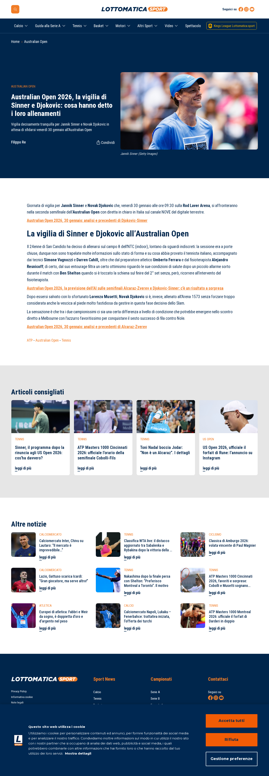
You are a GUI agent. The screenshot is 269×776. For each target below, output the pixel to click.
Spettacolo (193, 26)
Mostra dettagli (77, 753)
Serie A (155, 692)
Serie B (155, 698)
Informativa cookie (22, 697)
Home (15, 42)
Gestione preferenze (232, 758)
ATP (30, 340)
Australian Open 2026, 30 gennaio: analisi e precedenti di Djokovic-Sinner (87, 220)
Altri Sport (145, 26)
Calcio (18, 26)
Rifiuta (231, 739)
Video (169, 26)
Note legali (17, 702)
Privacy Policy (19, 691)
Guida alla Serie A (48, 26)
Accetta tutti (232, 720)
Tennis (77, 26)
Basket (99, 26)
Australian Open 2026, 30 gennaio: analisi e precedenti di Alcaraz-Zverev (87, 326)
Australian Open (35, 42)
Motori (120, 26)
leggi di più (23, 468)
